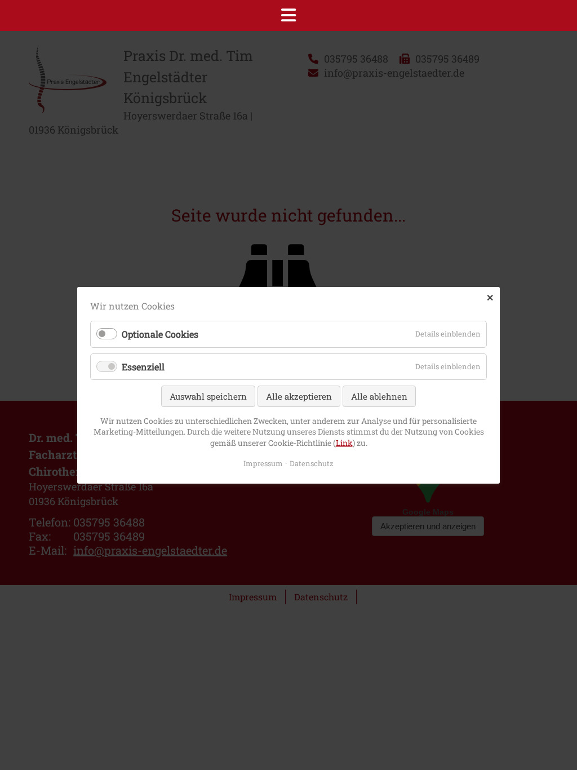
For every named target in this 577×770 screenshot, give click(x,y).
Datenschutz (312, 463)
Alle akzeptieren (299, 395)
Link (344, 442)
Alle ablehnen (379, 395)
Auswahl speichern (208, 395)
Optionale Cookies (160, 334)
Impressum (263, 463)
